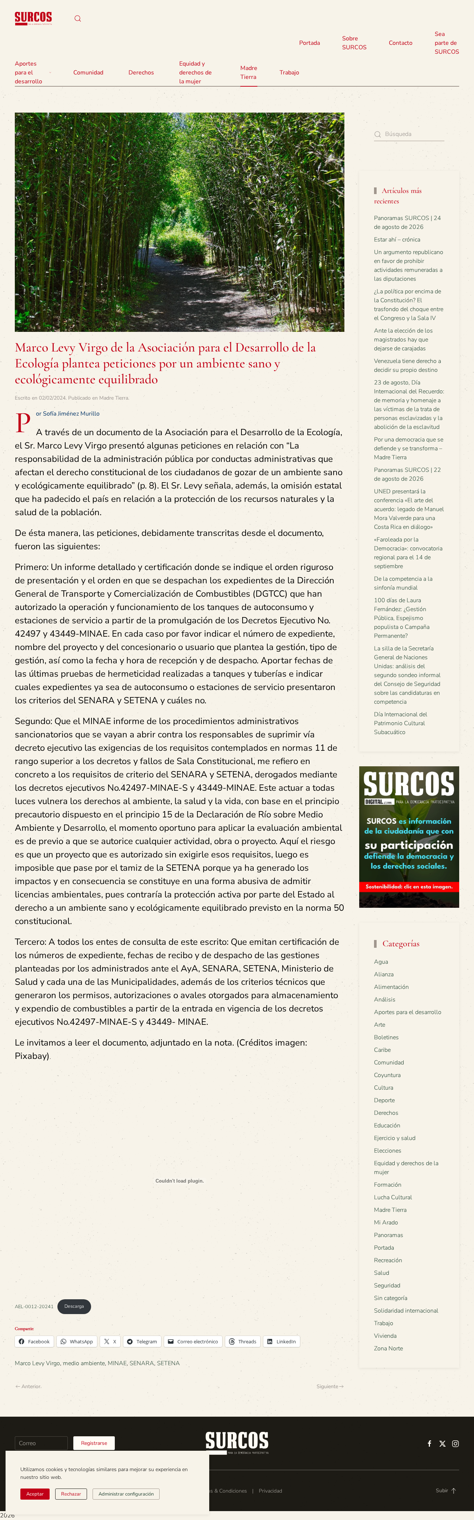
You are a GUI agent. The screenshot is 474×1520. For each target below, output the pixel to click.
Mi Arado (386, 1223)
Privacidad (270, 1490)
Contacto (401, 43)
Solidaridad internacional (406, 1311)
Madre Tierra (248, 72)
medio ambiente (84, 1363)
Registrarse (94, 1443)
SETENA (168, 1363)
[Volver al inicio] (33, 18)
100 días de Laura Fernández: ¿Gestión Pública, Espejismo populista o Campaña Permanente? (402, 618)
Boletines (386, 1037)
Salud (381, 1273)
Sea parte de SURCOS (447, 43)
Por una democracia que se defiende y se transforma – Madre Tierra (408, 448)
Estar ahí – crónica (397, 240)
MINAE (117, 1363)
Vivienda (385, 1336)
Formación (387, 1185)
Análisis (384, 1000)
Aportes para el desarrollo (407, 1012)
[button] (77, 18)
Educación (387, 1125)
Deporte (384, 1100)
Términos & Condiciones (219, 1490)
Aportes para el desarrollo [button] (28, 73)
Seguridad (387, 1285)
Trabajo (289, 73)
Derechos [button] (141, 73)
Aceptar (35, 1494)
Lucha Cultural (393, 1197)
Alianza (384, 974)
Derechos (386, 1113)
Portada (309, 43)
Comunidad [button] (88, 73)
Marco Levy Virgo (37, 1363)
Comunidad (389, 1063)
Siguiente (327, 1386)
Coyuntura (387, 1075)
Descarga (74, 1306)
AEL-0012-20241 (34, 1306)
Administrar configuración (126, 1494)
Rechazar (71, 1494)
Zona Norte (388, 1348)
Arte (379, 1025)
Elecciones (387, 1151)
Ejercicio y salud (394, 1138)
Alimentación (391, 987)
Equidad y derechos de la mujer (195, 73)
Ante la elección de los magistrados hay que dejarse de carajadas (403, 340)
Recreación (388, 1260)
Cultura (383, 1088)
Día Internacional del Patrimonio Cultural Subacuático (400, 723)
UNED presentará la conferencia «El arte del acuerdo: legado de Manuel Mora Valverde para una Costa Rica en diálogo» (409, 509)
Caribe (382, 1050)
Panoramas (388, 1235)
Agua (381, 962)
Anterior (30, 1386)
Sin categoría (390, 1298)
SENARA (142, 1363)
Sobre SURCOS (354, 42)
